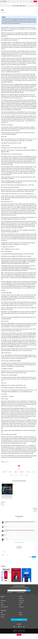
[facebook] (14, 626)
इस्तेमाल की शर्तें (20, 630)
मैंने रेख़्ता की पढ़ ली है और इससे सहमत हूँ (17, 592)
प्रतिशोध (16, 471)
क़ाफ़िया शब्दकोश (3, 600)
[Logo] (4, 1)
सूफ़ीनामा (20, 612)
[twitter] (16, 626)
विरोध (28, 471)
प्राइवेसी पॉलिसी (15, 630)
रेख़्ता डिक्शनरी (3, 614)
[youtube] (19, 626)
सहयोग (2, 598)
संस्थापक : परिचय (21, 600)
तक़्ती (1, 602)
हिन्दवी (2, 612)
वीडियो (21, 5)
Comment (33, 556)
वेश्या (21, 475)
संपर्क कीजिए (21, 602)
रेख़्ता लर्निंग (20, 614)
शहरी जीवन (22, 471)
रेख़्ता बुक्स (2, 616)
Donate (32, 1)
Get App (35, 1)
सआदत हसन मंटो (3, 12)
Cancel (30, 556)
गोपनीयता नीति (14, 592)
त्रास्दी (10, 471)
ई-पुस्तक (24, 5)
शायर (13, 5)
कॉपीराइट (24, 630)
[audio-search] (36, 4)
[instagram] (21, 626)
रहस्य (26, 475)
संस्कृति (4, 471)
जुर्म (11, 475)
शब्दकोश (18, 5)
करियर (20, 604)
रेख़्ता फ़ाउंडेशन (21, 598)
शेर (15, 5)
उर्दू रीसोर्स (2, 604)
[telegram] (24, 626)
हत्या (33, 471)
